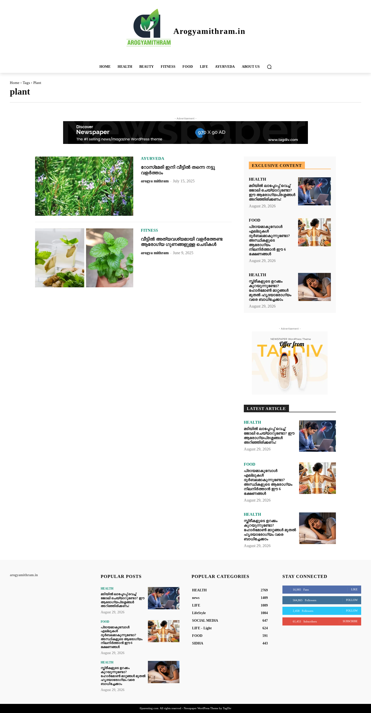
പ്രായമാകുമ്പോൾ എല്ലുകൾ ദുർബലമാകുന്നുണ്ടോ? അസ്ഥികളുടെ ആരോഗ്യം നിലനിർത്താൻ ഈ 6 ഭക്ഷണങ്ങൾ (269, 240)
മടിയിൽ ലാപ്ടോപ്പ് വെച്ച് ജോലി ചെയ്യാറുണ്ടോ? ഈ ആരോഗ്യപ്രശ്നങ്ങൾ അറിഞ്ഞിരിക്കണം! (272, 192)
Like (354, 589)
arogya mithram (155, 181)
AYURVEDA (152, 159)
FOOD (254, 220)
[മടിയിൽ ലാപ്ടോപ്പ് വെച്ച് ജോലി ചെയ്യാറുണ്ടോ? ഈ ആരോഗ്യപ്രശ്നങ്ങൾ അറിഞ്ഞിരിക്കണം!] (314, 191)
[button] (269, 67)
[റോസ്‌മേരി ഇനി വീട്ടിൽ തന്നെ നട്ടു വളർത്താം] (84, 186)
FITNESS (149, 230)
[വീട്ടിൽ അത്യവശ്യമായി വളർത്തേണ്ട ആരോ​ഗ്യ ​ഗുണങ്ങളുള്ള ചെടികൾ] (84, 258)
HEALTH (257, 179)
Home (14, 83)
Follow (352, 599)
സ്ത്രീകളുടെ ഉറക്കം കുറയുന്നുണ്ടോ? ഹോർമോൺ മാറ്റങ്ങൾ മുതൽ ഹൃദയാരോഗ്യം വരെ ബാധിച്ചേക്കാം (270, 290)
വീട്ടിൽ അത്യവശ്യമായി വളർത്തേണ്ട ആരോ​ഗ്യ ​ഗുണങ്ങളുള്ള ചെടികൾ (181, 241)
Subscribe (350, 621)
